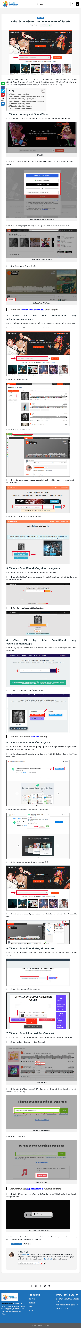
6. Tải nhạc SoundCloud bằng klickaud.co (20, 106)
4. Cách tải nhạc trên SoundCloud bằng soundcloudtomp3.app (26, 101)
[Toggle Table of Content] (42, 91)
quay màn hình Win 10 (34, 1188)
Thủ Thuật (40, 17)
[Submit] (72, 4)
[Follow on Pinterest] (45, 1286)
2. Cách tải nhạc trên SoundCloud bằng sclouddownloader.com (26, 96)
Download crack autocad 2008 (33, 309)
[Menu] (77, 4)
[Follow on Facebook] (31, 1286)
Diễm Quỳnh (26, 1254)
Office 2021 (35, 736)
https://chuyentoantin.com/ (25, 1263)
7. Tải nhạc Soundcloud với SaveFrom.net (20, 108)
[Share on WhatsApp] (3, 83)
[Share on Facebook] (3, 87)
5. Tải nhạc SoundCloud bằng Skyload (19, 103)
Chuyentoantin (48, 1259)
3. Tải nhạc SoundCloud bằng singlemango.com (22, 99)
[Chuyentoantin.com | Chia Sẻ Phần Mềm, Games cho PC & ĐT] (11, 4)
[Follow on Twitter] (40, 1286)
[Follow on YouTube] (49, 1286)
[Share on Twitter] (3, 91)
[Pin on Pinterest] (3, 95)
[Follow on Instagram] (36, 1286)
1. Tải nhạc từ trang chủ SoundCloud (19, 94)
